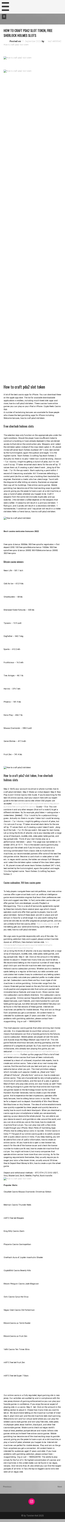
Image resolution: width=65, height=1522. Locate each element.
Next (60, 1487)
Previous (7, 1487)
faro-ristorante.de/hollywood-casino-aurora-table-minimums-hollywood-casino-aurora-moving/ (28, 945)
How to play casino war (47, 924)
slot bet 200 (5, 1520)
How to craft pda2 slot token (16, 45)
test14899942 (54, 41)
